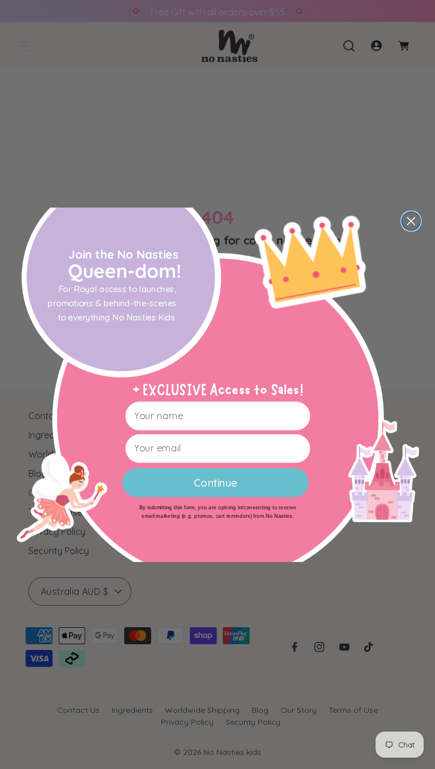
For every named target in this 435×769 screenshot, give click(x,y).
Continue (215, 482)
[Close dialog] (411, 221)
